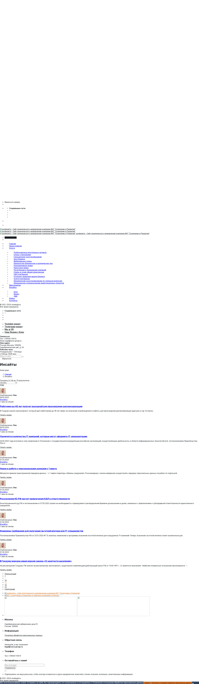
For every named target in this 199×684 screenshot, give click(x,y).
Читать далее (6, 415)
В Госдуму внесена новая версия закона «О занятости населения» (36, 561)
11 (6, 583)
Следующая (10, 589)
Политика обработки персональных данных (23, 635)
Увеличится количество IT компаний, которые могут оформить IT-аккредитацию (43, 436)
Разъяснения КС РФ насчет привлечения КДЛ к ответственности (35, 498)
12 (6, 585)
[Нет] (193, 683)
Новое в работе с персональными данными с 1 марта (28, 468)
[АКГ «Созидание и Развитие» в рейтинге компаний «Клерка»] (32, 595)
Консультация (11, 237)
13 (6, 587)
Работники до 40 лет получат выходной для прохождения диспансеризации (41, 406)
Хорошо (147, 683)
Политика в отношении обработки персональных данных (171, 683)
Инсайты (4, 400)
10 (6, 580)
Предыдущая (10, 574)
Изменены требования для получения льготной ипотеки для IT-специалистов (41, 531)
